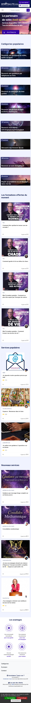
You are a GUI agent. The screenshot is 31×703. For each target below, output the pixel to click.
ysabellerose (6, 442)
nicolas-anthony (7, 408)
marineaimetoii (7, 560)
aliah (4, 372)
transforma (6, 598)
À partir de (24, 234)
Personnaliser (16, 700)
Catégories (5, 664)
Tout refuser (22, 698)
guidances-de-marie (8, 490)
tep (4, 222)
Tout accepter (10, 698)
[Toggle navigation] (2, 10)
